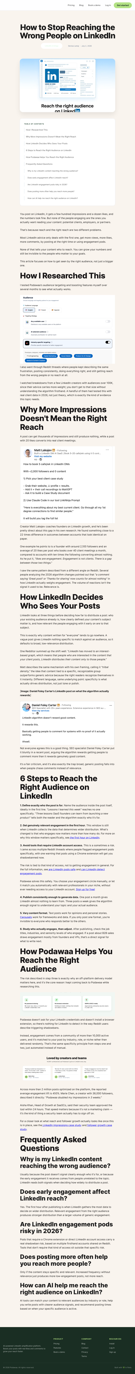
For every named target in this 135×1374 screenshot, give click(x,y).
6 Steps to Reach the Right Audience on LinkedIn (48, 150)
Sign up (112, 1352)
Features (57, 1348)
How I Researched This (37, 130)
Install (111, 1343)
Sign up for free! (85, 889)
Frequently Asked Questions (39, 164)
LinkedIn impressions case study (61, 1125)
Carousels (26, 917)
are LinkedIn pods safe (62, 869)
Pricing (71, 5)
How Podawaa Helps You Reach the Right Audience (50, 157)
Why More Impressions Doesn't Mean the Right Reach (51, 136)
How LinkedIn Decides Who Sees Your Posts (47, 143)
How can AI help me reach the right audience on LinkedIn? (53, 198)
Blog (81, 5)
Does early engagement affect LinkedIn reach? (48, 178)
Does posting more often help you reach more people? (51, 191)
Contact (84, 1348)
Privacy (84, 1352)
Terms (84, 1356)
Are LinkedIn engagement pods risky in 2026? (47, 184)
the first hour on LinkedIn (84, 837)
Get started (123, 5)
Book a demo (94, 5)
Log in (108, 5)
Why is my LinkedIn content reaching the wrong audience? (53, 171)
